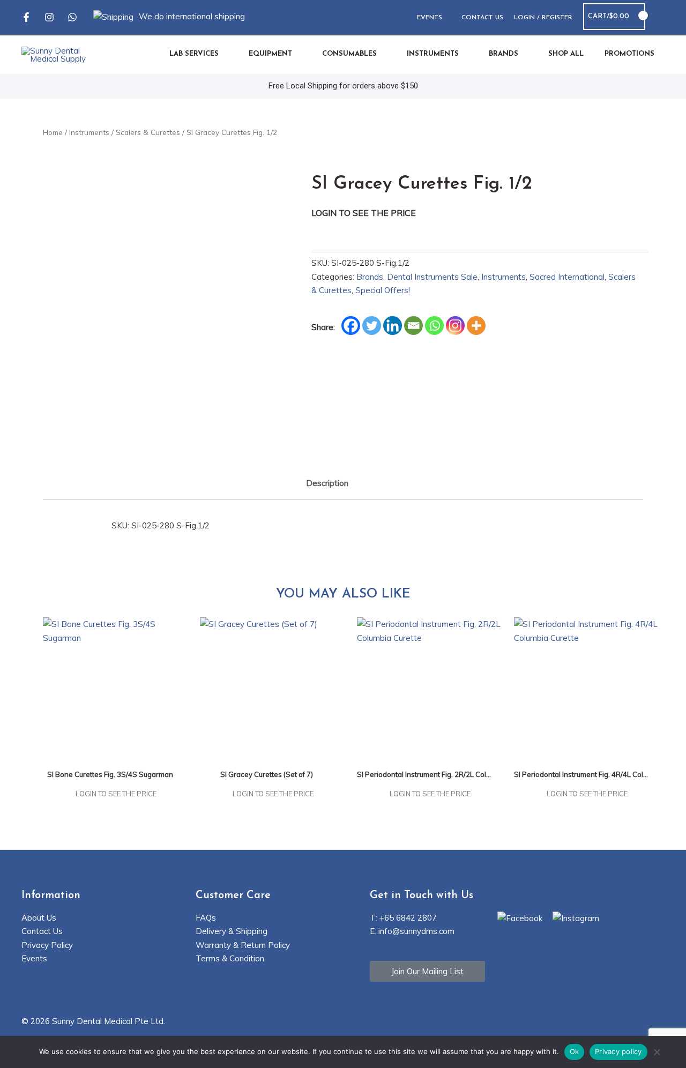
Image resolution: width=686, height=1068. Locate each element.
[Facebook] (26, 17)
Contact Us (42, 931)
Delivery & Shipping (231, 931)
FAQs (206, 918)
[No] (656, 1053)
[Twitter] (371, 325)
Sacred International (567, 277)
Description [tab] (327, 483)
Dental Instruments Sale (432, 277)
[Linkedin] (392, 325)
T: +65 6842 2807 (403, 918)
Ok (574, 1051)
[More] (476, 325)
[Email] (413, 325)
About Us (38, 918)
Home (53, 132)
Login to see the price (363, 212)
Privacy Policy (47, 945)
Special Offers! (382, 290)
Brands (369, 277)
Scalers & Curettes (148, 132)
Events (34, 958)
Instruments (89, 132)
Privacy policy (618, 1051)
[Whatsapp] (72, 17)
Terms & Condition (230, 958)
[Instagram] (49, 17)
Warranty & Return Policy (243, 945)
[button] (660, 17)
